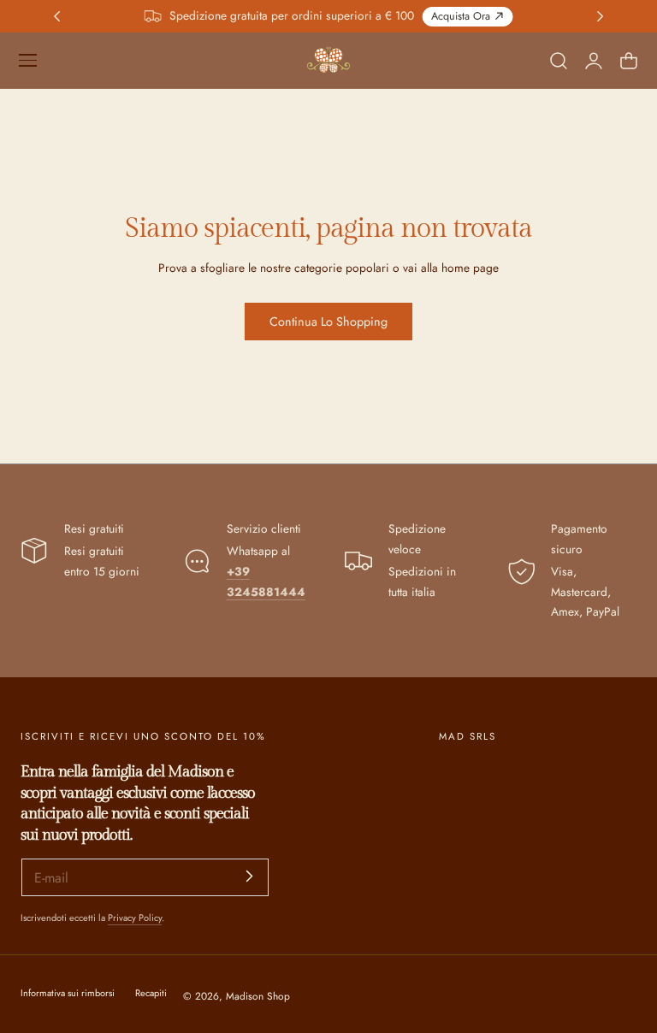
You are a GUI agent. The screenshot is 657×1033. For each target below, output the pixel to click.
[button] (27, 59)
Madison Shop (258, 996)
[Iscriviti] (249, 876)
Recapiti (151, 993)
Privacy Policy (135, 917)
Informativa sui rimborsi (68, 993)
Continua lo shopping (328, 321)
